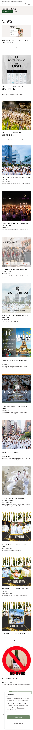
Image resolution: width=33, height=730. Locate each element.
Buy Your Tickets (7, 11)
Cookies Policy (21, 708)
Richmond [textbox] (4, 4)
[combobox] (12, 4)
